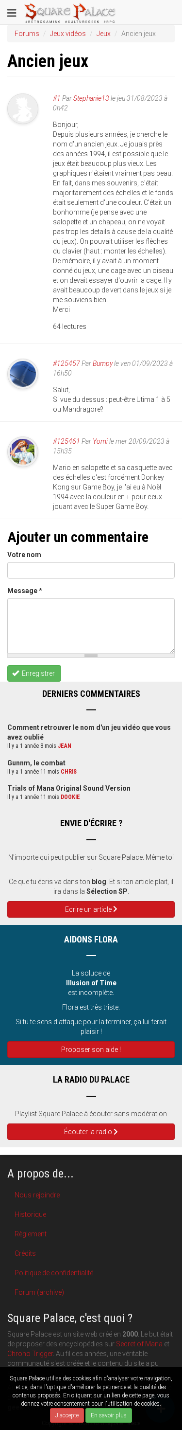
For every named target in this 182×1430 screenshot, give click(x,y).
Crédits (25, 1253)
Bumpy (103, 363)
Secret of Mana (139, 1344)
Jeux (104, 33)
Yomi (100, 441)
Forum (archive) (39, 1292)
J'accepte (67, 1415)
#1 (57, 98)
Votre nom (24, 555)
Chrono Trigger (30, 1354)
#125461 (66, 441)
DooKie (70, 797)
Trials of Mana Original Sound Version (69, 788)
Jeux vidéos (68, 33)
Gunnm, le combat (36, 763)
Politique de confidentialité (54, 1273)
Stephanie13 (91, 98)
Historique (30, 1214)
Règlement (31, 1234)
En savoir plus (109, 1415)
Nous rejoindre (37, 1195)
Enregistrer (37, 673)
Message (24, 591)
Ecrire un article (89, 909)
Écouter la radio (89, 1132)
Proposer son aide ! (91, 1049)
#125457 (66, 363)
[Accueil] (69, 12)
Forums (27, 33)
